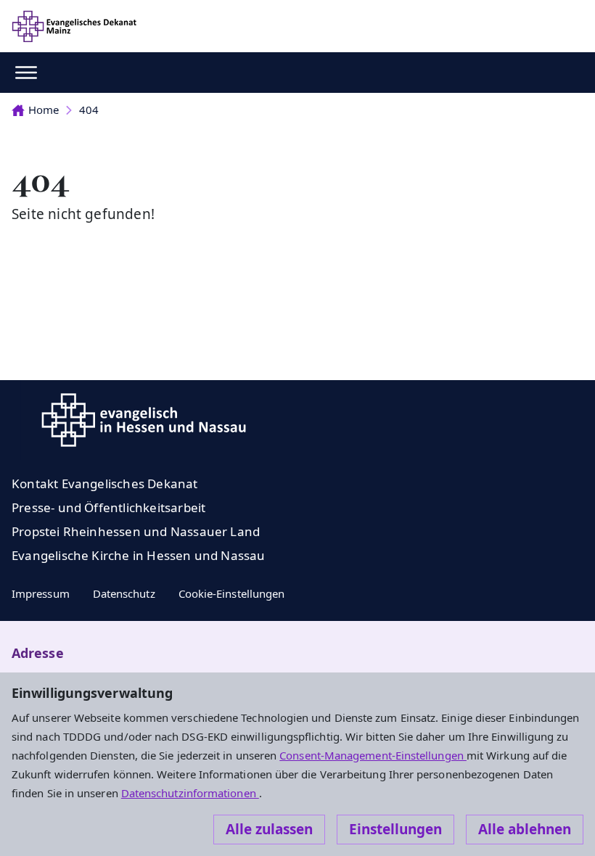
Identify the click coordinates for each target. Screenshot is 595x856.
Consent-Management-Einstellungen (373, 755)
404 (89, 109)
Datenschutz (124, 593)
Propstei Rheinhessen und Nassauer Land (136, 531)
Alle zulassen (269, 829)
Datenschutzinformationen (190, 793)
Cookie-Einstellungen (231, 593)
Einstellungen (395, 829)
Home (43, 109)
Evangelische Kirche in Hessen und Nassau (139, 555)
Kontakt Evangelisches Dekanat (105, 483)
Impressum (41, 593)
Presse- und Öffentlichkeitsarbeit (108, 507)
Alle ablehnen (524, 829)
